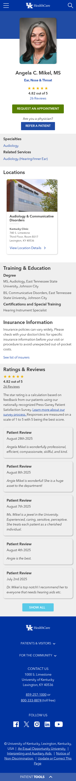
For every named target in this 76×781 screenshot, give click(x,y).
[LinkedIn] (47, 724)
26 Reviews (38, 98)
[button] (6, 5)
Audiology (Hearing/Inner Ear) (25, 159)
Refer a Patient (38, 126)
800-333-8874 (31, 700)
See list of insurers (16, 357)
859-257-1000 (36, 695)
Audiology (11, 146)
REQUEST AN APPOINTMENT (38, 108)
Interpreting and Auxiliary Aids (29, 753)
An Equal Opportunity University (42, 748)
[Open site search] (70, 5)
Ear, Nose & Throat (38, 80)
